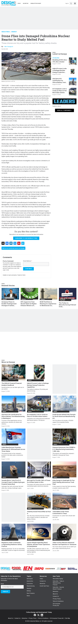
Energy (14, 32)
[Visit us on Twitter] (38, 615)
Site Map (67, 618)
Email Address (27, 261)
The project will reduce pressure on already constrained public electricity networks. (39, 485)
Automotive (56, 508)
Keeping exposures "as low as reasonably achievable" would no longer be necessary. (13, 549)
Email (2, 583)
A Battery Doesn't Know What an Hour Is (39, 512)
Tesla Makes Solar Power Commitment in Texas (60, 512)
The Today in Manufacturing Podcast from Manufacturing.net (67, 305)
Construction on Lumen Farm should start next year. (63, 516)
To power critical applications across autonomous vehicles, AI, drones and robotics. (12, 422)
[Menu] (74, 3)
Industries (6, 32)
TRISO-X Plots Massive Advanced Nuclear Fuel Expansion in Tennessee (64, 543)
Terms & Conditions (43, 618)
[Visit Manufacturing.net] (61, 568)
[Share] (7, 243)
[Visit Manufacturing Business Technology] (72, 568)
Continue (28, 268)
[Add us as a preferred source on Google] (22, 243)
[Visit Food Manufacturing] (16, 568)
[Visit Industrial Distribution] (50, 568)
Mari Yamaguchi (8, 46)
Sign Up (5, 591)
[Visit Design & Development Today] (5, 568)
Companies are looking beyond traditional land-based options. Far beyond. (38, 419)
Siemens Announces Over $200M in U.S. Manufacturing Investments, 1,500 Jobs (63, 449)
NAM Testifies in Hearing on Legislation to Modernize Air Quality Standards (48, 303)
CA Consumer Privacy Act (57, 618)
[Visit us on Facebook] (35, 615)
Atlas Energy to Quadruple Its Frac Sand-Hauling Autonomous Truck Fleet (63, 482)
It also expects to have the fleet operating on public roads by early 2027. (64, 487)
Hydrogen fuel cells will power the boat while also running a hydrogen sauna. (12, 487)
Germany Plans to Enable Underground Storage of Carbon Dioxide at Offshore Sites (9, 303)
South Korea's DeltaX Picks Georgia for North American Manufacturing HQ (63, 416)
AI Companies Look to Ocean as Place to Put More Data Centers (59, 90)
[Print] (3, 243)
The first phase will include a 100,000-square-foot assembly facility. (63, 421)
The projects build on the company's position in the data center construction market (12, 455)
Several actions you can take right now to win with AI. (13, 388)
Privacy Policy (32, 618)
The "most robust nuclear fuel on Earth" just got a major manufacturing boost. (64, 547)
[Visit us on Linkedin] (42, 615)
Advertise (24, 618)
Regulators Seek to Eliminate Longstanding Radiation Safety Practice (12, 544)
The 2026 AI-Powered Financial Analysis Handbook (12, 384)
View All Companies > (64, 110)
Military (30, 539)
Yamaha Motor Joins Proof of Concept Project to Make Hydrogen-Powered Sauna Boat (13, 482)
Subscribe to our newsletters (26, 238)
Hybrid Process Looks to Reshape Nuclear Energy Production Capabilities (59, 70)
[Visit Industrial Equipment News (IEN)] (28, 568)
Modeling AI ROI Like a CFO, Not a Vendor (59, 61)
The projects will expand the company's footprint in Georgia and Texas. (63, 454)
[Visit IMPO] (39, 568)
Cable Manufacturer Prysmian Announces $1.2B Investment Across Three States (13, 449)
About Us (10, 618)
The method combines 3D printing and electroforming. (37, 390)
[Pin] (18, 243)
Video (54, 539)
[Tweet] (14, 243)
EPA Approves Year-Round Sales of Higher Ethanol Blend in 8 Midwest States (29, 303)
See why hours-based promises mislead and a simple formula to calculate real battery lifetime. (38, 517)
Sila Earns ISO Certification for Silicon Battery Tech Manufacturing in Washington (59, 80)
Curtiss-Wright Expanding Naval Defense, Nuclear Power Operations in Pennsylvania (38, 544)
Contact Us (17, 618)
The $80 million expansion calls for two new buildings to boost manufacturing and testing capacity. (38, 550)
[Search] (71, 3)
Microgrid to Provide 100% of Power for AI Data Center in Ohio (39, 481)
